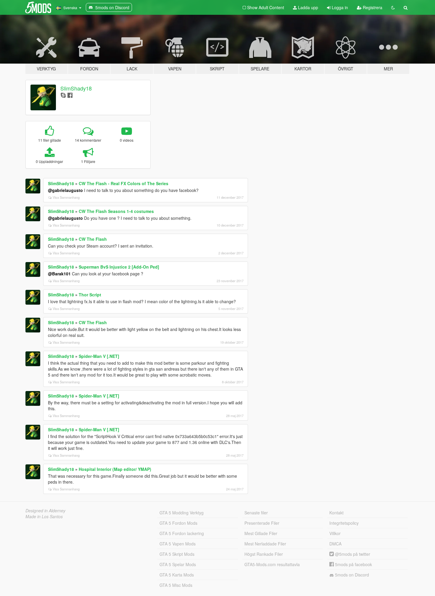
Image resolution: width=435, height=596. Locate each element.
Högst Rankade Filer (263, 554)
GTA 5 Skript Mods (177, 554)
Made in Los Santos (44, 516)
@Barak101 (59, 274)
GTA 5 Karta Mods (177, 575)
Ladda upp (307, 7)
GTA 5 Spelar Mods (178, 564)
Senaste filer (256, 513)
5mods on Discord (351, 575)
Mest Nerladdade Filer (265, 544)
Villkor (335, 533)
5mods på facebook (353, 564)
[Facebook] (70, 95)
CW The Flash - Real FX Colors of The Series (123, 183)
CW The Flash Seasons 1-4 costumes (116, 211)
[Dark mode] (393, 7)
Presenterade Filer (261, 523)
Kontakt (336, 513)
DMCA (335, 544)
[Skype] (63, 95)
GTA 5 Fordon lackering (182, 533)
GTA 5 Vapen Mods (178, 544)
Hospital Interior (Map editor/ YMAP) (115, 469)
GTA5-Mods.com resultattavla (272, 564)
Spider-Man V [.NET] (99, 356)
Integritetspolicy (344, 523)
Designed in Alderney (45, 510)
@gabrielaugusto (65, 190)
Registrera (372, 7)
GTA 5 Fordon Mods (178, 523)
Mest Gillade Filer (260, 533)
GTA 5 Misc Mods (176, 585)
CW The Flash (93, 239)
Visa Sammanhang (66, 197)
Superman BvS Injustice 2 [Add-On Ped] (119, 267)
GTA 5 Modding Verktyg (182, 513)
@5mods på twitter (352, 554)
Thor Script (90, 295)
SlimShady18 (76, 88)
